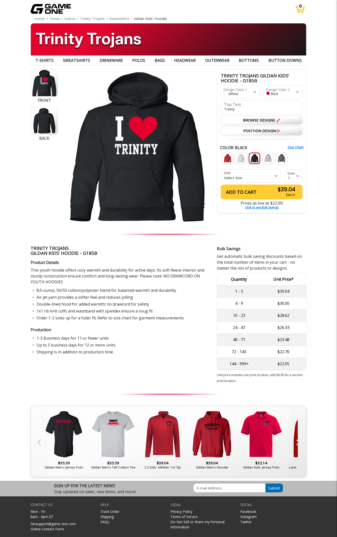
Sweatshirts (76, 60)
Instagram (248, 516)
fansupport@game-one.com (53, 523)
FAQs (104, 522)
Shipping (107, 516)
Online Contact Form (47, 529)
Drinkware (111, 60)
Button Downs (285, 60)
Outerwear (217, 60)
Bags (160, 60)
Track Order (109, 511)
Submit (274, 487)
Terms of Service (184, 516)
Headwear (185, 60)
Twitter (246, 522)
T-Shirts (45, 60)
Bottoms (249, 60)
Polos (138, 60)
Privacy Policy (181, 511)
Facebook (248, 511)
